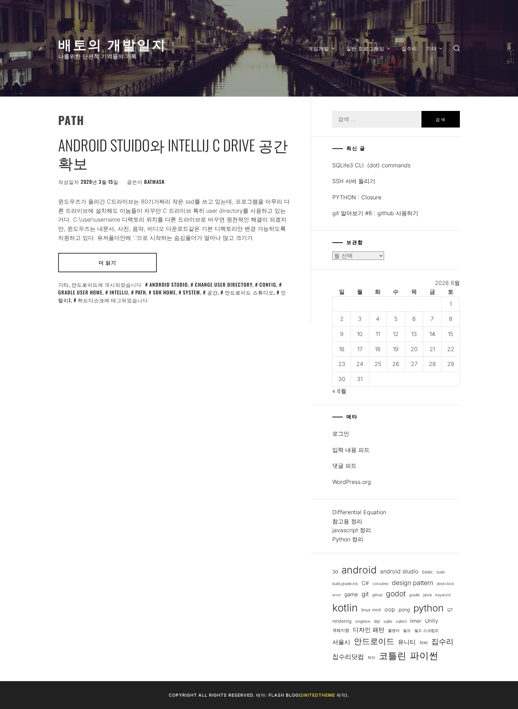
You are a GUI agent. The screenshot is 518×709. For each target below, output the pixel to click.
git (365, 594)
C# (365, 583)
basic (427, 571)
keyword (442, 595)
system (191, 292)
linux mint (371, 609)
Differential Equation (359, 512)
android (359, 570)
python (428, 608)
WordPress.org (351, 481)
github (377, 595)
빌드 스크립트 (426, 630)
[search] (457, 48)
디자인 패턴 (368, 629)
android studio (168, 284)
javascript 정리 (351, 530)
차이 (371, 657)
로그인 (340, 433)
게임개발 (318, 48)
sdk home (164, 292)
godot (396, 593)
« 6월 (339, 390)
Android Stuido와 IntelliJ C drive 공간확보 (173, 153)
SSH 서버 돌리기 (353, 181)
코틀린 (392, 655)
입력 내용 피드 (351, 449)
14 (432, 333)
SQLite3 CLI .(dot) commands (371, 165)
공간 (212, 292)
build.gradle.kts (345, 583)
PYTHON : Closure (356, 197)
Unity (431, 620)
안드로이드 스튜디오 (249, 292)
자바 (423, 642)
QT (450, 609)
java (427, 594)
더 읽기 (107, 262)
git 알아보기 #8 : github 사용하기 (375, 213)
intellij (119, 292)
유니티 (407, 642)
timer (415, 621)
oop (389, 609)
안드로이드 (85, 284)
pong (404, 609)
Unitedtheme (318, 695)
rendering (342, 621)
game (351, 594)
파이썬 (424, 655)
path (140, 292)
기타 (431, 48)
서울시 (341, 642)
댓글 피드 (344, 465)
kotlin (345, 608)
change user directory (223, 284)
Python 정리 (347, 539)
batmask (154, 181)
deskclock (445, 583)
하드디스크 (91, 300)
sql (377, 621)
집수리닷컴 (348, 656)
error (336, 595)
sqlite (387, 621)
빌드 (407, 630)
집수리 (409, 48)
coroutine (380, 583)
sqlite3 (401, 621)
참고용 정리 (347, 521)
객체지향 (340, 630)
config (267, 284)
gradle (414, 595)
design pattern (412, 582)
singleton (362, 621)
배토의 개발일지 (112, 43)
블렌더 (394, 630)
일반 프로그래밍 (365, 48)
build (440, 572)
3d (335, 571)
